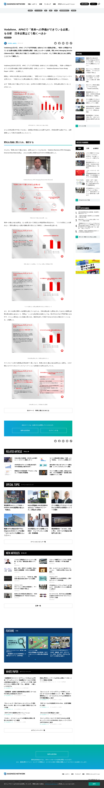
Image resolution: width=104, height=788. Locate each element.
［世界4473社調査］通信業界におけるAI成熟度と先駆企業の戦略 (88, 216)
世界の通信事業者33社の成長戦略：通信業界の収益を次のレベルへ (88, 213)
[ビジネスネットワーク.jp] (14, 4)
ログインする (53, 430)
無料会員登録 (84, 4)
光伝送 (73, 10)
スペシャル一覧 (82, 126)
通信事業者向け (64, 10)
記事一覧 (38, 605)
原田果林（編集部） (12, 43)
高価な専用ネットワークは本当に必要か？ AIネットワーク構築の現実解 (88, 220)
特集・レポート (32, 4)
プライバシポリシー (51, 784)
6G (50, 10)
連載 (54, 4)
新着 (40, 4)
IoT (56, 10)
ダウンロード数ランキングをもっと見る (87, 236)
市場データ (7, 37)
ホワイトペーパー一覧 (38, 730)
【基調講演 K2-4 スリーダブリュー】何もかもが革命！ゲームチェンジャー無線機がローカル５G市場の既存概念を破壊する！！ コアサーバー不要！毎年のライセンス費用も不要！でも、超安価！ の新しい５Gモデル (89, 226)
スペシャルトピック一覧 (38, 541)
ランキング (47, 4)
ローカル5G (38, 10)
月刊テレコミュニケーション (66, 4)
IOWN (30, 10)
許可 (94, 784)
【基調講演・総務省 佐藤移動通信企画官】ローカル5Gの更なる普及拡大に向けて (88, 231)
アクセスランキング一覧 (84, 200)
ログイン (93, 4)
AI (45, 10)
